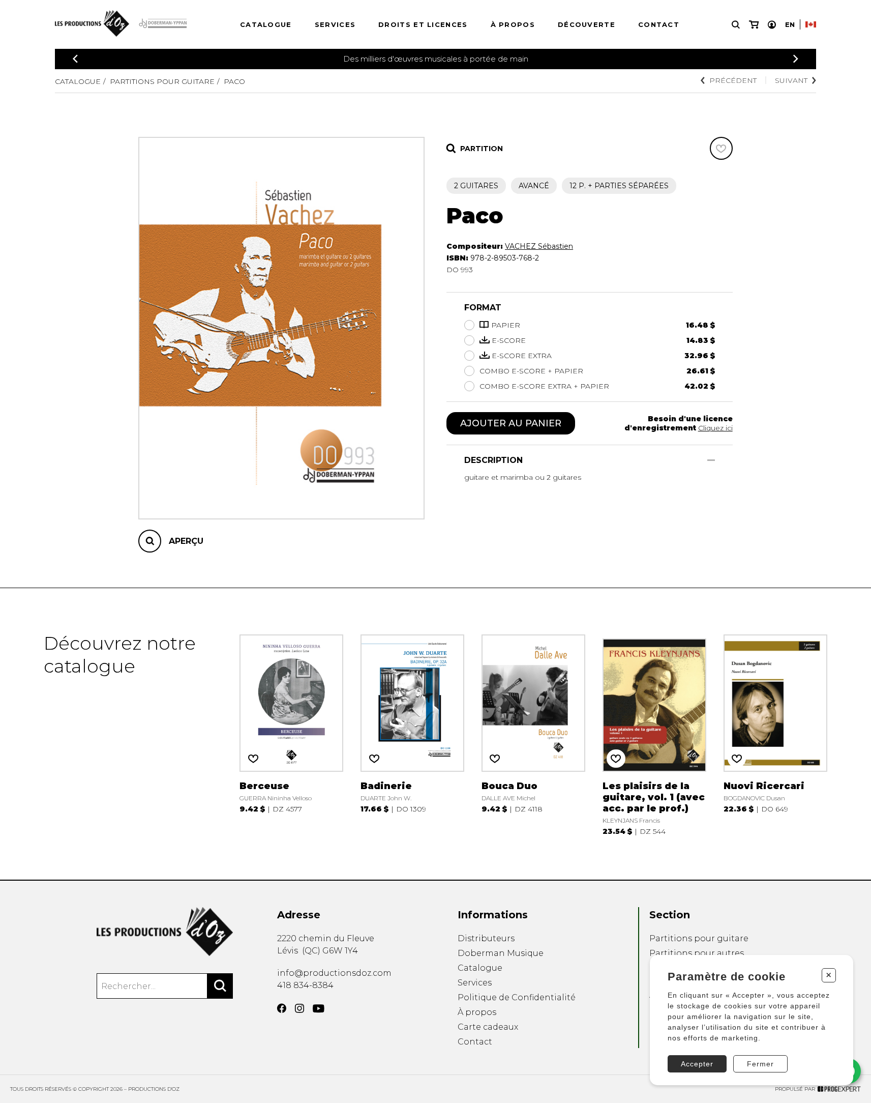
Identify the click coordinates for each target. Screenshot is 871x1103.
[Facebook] (281, 1008)
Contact (658, 24)
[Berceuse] (291, 734)
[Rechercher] (220, 986)
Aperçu (186, 541)
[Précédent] (75, 59)
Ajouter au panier (510, 423)
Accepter (697, 1064)
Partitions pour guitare (162, 81)
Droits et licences (422, 24)
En (790, 24)
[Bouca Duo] (533, 734)
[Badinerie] (412, 734)
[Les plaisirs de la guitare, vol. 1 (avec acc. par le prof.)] (654, 734)
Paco (234, 81)
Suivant (791, 80)
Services (335, 24)
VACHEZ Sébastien (539, 246)
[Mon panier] (754, 25)
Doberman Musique (501, 953)
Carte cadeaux (488, 1027)
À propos (513, 24)
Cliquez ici (715, 427)
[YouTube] (318, 1008)
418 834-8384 (305, 985)
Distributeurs (486, 938)
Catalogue (266, 24)
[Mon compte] (772, 25)
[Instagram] (299, 1008)
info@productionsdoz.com (334, 973)
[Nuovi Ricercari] (775, 734)
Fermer (760, 1064)
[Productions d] (165, 931)
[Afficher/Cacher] (711, 460)
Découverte (586, 24)
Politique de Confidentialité (517, 997)
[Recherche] (736, 25)
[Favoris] (721, 148)
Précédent (733, 80)
